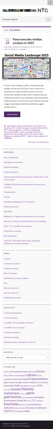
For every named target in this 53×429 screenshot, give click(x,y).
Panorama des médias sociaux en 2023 (27, 41)
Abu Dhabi (7, 372)
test (5, 283)
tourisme (11, 404)
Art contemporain (11, 157)
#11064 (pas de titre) (12, 298)
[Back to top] (47, 423)
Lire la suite (12, 114)
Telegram (8, 136)
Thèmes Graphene (23, 426)
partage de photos (33, 132)
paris (30, 393)
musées (16, 389)
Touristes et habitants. (36, 408)
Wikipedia (8, 138)
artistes (40, 371)
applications (12, 126)
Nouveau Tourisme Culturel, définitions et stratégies (25, 221)
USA (16, 411)
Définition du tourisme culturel (16, 278)
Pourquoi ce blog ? (11, 268)
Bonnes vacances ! (11, 288)
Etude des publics (11, 172)
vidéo (27, 411)
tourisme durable (19, 408)
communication (19, 376)
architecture (27, 372)
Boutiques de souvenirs (13, 162)
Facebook (37, 126)
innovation (9, 385)
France (25, 379)
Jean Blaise (25, 386)
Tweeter (29, 136)
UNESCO (9, 411)
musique (33, 128)
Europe (39, 376)
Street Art (22, 400)
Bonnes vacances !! (12, 293)
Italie (17, 385)
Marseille (7, 390)
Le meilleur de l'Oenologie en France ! (19, 323)
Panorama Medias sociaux (14, 132)
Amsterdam (16, 371)
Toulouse (39, 401)
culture (30, 375)
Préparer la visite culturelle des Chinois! (20, 342)
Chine (10, 375)
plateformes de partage (13, 134)
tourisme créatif (25, 405)
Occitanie (23, 394)
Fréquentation (9, 192)
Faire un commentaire (40, 142)
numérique (11, 393)
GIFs (13, 128)
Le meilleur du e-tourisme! (14, 327)
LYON (39, 385)
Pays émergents (10, 236)
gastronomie (9, 382)
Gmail (18, 128)
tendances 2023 (18, 136)
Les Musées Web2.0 (12, 332)
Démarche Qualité (11, 167)
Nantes (28, 389)
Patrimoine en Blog (11, 337)
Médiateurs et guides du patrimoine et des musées (24, 216)
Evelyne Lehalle (11, 47)
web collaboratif (40, 136)
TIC (34, 400)
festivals (17, 379)
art (33, 372)
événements (27, 126)
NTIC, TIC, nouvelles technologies (18, 226)
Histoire (7, 197)
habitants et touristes (39, 382)
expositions (9, 379)
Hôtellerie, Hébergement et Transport (19, 202)
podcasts (28, 134)
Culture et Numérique (12, 313)
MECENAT (8, 211)
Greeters (26, 382)
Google (18, 382)
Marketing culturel (11, 207)
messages (25, 128)
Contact (7, 259)
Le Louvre (32, 386)
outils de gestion (15, 130)
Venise (21, 411)
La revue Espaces (11, 318)
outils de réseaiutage (31, 130)
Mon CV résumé (10, 273)
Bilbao (6, 376)
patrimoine (12, 397)
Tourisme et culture (12, 263)
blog (19, 126)
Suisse (29, 401)
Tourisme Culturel (10, 19)
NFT (5, 130)
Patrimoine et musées (12, 231)
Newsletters (43, 128)
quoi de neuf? (38, 134)
